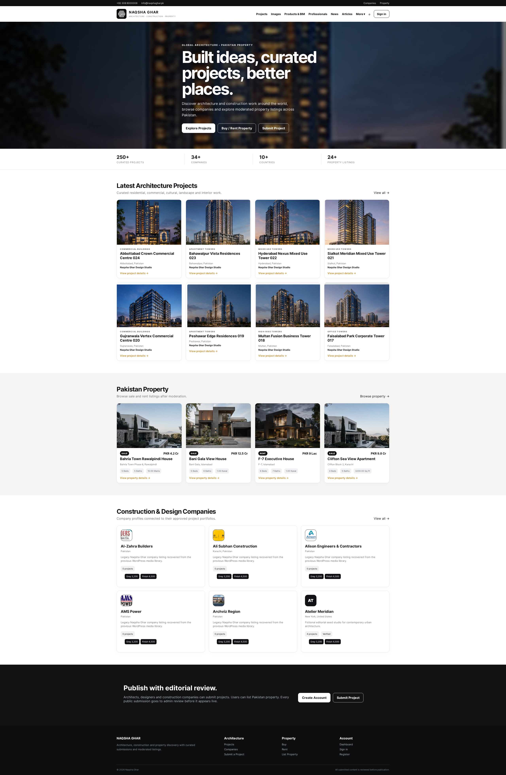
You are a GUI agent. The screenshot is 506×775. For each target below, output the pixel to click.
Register (345, 754)
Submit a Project (234, 754)
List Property (290, 754)
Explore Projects (198, 128)
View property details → (135, 477)
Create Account (314, 698)
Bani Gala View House (208, 459)
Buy (284, 744)
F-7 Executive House (276, 459)
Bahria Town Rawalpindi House (146, 459)
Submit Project (273, 128)
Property (384, 3)
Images (276, 14)
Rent (285, 749)
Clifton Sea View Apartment (351, 459)
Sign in (381, 14)
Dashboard (346, 744)
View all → (381, 193)
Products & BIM (294, 14)
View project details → (134, 273)
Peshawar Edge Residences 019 (216, 336)
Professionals (318, 14)
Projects (261, 14)
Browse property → (374, 396)
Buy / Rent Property (237, 128)
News (334, 14)
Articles (347, 14)
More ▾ (360, 14)
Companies (369, 3)
